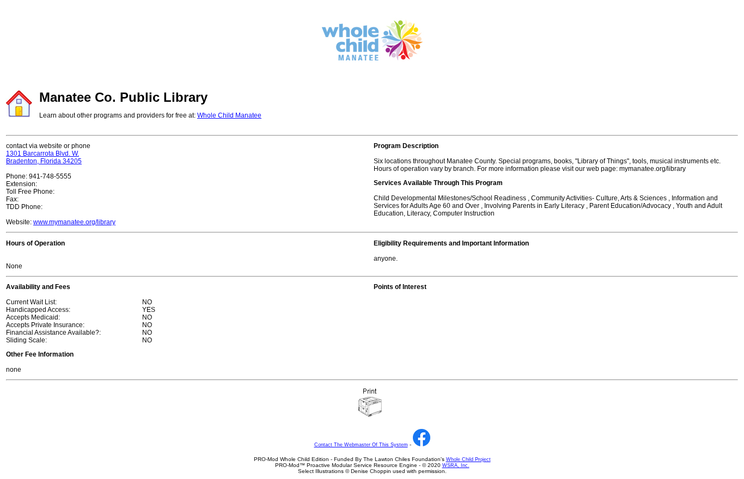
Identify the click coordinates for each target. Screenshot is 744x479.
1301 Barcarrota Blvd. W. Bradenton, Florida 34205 (44, 157)
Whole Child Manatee (229, 115)
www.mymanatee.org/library (74, 222)
